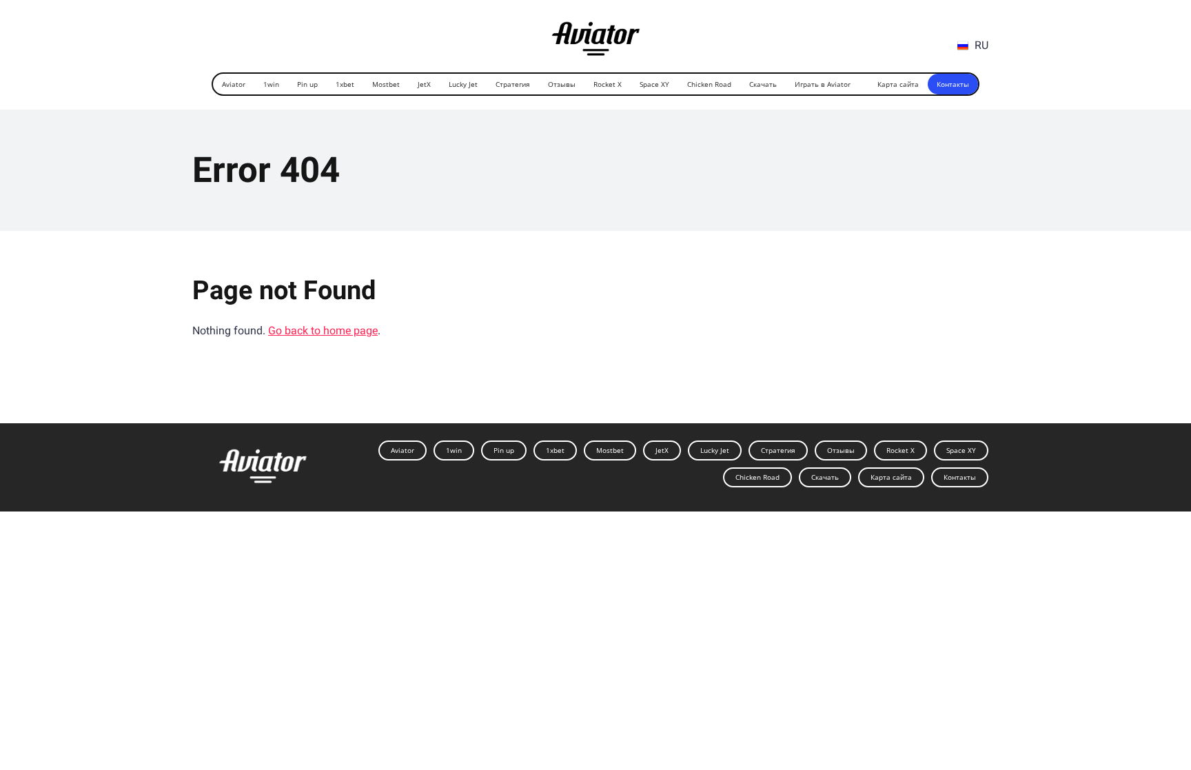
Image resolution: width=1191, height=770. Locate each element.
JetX (424, 84)
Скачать (763, 84)
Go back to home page (323, 330)
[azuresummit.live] (596, 33)
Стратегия (513, 84)
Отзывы (562, 84)
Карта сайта (898, 84)
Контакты (953, 84)
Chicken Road (709, 84)
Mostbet (386, 84)
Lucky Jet (463, 84)
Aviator (233, 84)
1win (271, 84)
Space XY (654, 84)
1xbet (345, 84)
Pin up (307, 84)
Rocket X (607, 84)
